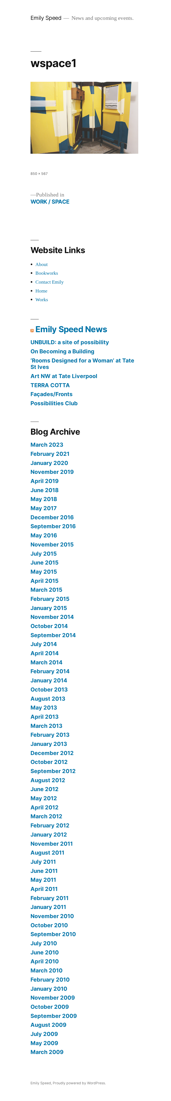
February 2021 (50, 453)
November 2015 (52, 544)
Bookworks (46, 273)
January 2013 (49, 744)
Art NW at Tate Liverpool (64, 376)
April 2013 (45, 716)
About (41, 264)
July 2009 (44, 1034)
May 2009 (44, 1043)
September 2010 (53, 934)
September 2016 (53, 526)
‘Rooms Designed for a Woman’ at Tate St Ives (82, 363)
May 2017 (44, 508)
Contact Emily (49, 282)
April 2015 (45, 580)
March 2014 (47, 662)
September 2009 (54, 1016)
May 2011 (43, 879)
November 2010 (52, 916)
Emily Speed (46, 17)
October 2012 (49, 762)
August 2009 (48, 1024)
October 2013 (49, 689)
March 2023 (47, 444)
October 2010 (49, 925)
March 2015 (46, 589)
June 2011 (44, 871)
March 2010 (47, 970)
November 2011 (52, 843)
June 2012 (45, 789)
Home (41, 291)
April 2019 (45, 481)
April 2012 (45, 807)
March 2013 (46, 725)
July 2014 (44, 644)
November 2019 (52, 472)
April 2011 (44, 889)
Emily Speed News (71, 329)
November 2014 (52, 617)
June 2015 (45, 562)
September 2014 (53, 635)
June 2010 (45, 952)
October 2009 (50, 1006)
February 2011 (50, 898)
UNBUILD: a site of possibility (70, 342)
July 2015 (44, 553)
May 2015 (44, 571)
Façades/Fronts (52, 394)
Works (41, 300)
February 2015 (50, 599)
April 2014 (45, 653)
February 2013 (50, 734)
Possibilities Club (54, 403)
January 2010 (49, 988)
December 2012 (52, 753)
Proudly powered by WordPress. (79, 1083)
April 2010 (45, 961)
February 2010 (50, 979)
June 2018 (45, 490)
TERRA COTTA (50, 385)
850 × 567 (39, 174)
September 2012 (53, 771)
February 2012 (50, 825)
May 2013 (44, 707)
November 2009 (53, 997)
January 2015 (49, 608)
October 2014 (49, 626)
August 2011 (47, 852)
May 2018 (44, 499)
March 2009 (47, 1052)
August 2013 (48, 698)
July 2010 (44, 943)
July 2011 (43, 861)
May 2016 (44, 535)
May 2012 (44, 798)
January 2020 (49, 463)
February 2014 (50, 671)
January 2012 (49, 834)
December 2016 (52, 517)
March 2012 (46, 816)
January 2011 (48, 907)
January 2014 (49, 680)
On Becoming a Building (62, 351)
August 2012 (48, 780)
